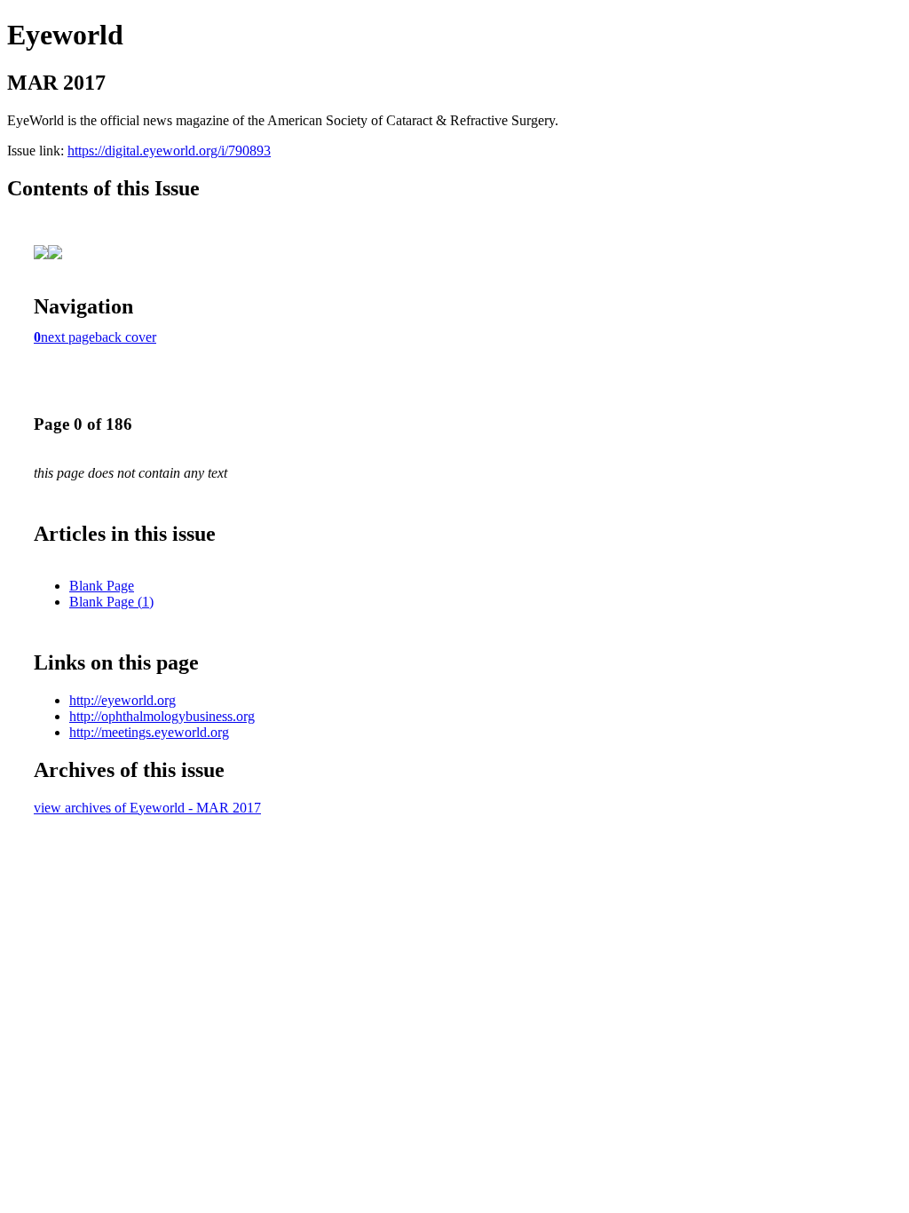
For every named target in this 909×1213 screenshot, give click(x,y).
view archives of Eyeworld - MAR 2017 (147, 807)
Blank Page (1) (111, 601)
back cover (125, 337)
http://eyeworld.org (122, 700)
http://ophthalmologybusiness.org (162, 716)
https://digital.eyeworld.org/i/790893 (169, 150)
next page (68, 337)
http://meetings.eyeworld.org (149, 732)
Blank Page (101, 585)
